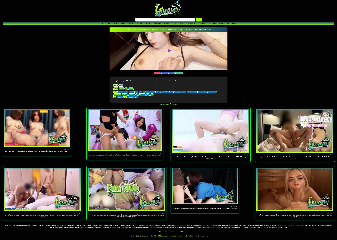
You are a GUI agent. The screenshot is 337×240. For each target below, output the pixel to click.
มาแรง (234, 24)
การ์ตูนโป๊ (182, 24)
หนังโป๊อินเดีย (202, 24)
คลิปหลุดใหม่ (183, 92)
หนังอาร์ (175, 24)
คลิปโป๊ (131, 24)
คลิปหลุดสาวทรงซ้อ (191, 92)
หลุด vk (158, 92)
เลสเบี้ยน (221, 24)
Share (164, 73)
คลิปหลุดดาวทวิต (212, 92)
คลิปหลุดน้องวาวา (202, 92)
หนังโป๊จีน (167, 24)
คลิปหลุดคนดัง (117, 94)
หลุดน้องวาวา (152, 92)
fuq (152, 94)
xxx (103, 24)
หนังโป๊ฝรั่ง (148, 24)
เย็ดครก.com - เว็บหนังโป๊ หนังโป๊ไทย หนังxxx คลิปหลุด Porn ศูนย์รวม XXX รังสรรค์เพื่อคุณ (168, 236)
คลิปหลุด (123, 24)
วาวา (171, 92)
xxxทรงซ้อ (124, 94)
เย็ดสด (126, 92)
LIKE (157, 73)
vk (136, 94)
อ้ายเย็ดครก (120, 97)
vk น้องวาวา (131, 94)
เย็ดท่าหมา (131, 92)
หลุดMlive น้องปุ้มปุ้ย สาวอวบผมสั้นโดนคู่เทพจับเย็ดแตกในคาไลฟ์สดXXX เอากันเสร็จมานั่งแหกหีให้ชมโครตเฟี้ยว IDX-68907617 (37, 151)
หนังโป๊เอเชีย (212, 24)
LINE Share (179, 73)
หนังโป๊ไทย (139, 24)
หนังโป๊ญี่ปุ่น (191, 24)
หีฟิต (140, 92)
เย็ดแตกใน (120, 92)
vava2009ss (142, 94)
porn (108, 24)
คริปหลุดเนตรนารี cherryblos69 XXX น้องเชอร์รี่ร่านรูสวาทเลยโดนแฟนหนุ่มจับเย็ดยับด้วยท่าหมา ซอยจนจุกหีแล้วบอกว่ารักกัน (205, 209)
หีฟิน (137, 92)
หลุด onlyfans (165, 92)
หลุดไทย (145, 92)
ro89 (148, 94)
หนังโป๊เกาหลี (157, 24)
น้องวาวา (176, 92)
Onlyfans (115, 24)
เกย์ (228, 24)
